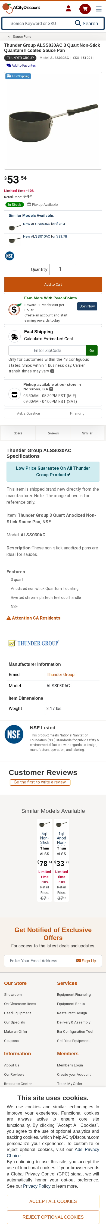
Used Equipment (17, 1013)
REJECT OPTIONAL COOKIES (53, 1217)
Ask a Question (28, 413)
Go (91, 351)
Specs (18, 433)
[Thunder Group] (34, 643)
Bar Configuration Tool (75, 1031)
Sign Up (88, 960)
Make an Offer (15, 1031)
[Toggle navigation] (99, 9)
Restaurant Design (72, 1013)
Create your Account (74, 1074)
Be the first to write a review (40, 782)
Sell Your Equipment (73, 1040)
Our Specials (14, 1022)
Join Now (87, 306)
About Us (11, 1065)
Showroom (13, 994)
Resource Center (18, 1083)
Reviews (53, 433)
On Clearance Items (20, 1003)
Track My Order (69, 1083)
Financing (77, 413)
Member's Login (70, 1065)
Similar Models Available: (31, 215)
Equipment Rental (71, 1003)
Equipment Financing (74, 994)
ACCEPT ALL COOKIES (53, 1201)
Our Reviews (14, 1074)
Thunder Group (20, 58)
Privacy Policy (37, 1186)
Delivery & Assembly (73, 1022)
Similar (87, 433)
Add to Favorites (23, 65)
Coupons (11, 1040)
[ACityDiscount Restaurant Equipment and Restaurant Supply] (21, 8)
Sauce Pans (22, 37)
